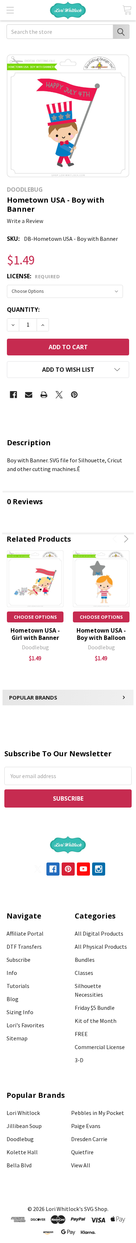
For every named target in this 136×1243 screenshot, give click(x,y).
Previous (115, 538)
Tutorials (18, 985)
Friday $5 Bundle (95, 1007)
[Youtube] (83, 869)
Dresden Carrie (89, 1139)
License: (33, 276)
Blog (12, 999)
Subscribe (18, 959)
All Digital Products (99, 933)
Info (12, 972)
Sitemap (17, 1038)
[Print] (43, 394)
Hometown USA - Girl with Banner (35, 634)
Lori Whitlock (23, 1112)
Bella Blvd (19, 1165)
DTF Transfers (24, 946)
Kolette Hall (22, 1152)
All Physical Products (101, 946)
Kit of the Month (95, 1020)
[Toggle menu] (10, 10)
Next (124, 538)
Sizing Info (20, 1012)
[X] (59, 394)
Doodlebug (20, 1139)
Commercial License (100, 1047)
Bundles (85, 959)
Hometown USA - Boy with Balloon (101, 634)
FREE (81, 1033)
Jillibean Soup (24, 1126)
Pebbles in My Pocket (97, 1112)
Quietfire (82, 1152)
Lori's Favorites (25, 1025)
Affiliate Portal (25, 933)
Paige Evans (85, 1126)
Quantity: (23, 310)
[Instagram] (98, 869)
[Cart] (127, 10)
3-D (79, 1060)
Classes (84, 972)
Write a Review (25, 220)
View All (80, 1165)
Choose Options (35, 617)
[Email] (28, 394)
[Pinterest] (74, 394)
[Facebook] (13, 394)
